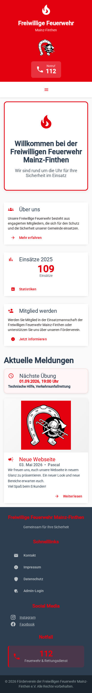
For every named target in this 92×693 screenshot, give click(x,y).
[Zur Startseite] (46, 47)
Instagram (28, 617)
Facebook (27, 624)
